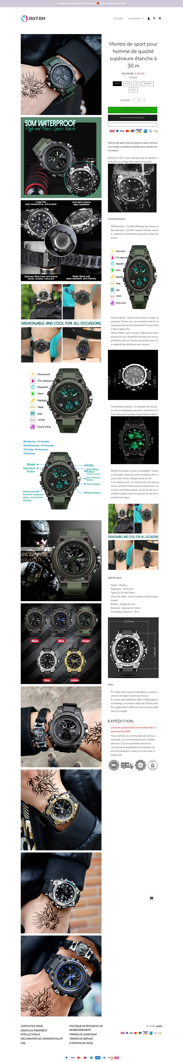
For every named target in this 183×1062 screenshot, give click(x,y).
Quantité (125, 100)
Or (136, 83)
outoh (159, 1026)
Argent (147, 83)
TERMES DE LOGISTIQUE (83, 1034)
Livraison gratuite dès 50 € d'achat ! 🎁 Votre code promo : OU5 (91, 3)
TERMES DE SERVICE (81, 1038)
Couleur (133, 77)
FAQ (23, 1043)
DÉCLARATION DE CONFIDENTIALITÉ (42, 1038)
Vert (117, 83)
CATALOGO (134, 18)
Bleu (133, 89)
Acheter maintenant (132, 117)
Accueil (118, 18)
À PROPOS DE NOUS (81, 1043)
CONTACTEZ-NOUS (32, 1026)
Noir (127, 83)
